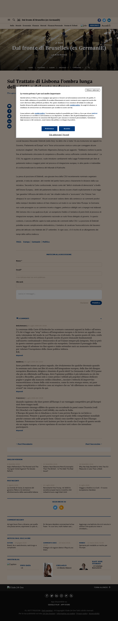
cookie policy (75, 105)
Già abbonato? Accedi (59, 134)
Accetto (67, 128)
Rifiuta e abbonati (92, 90)
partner (94, 113)
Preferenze (49, 128)
